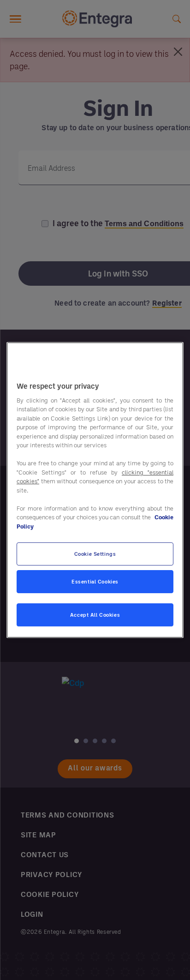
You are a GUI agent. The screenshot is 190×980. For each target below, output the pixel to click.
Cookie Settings (95, 554)
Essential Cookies (95, 581)
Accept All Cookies (95, 615)
